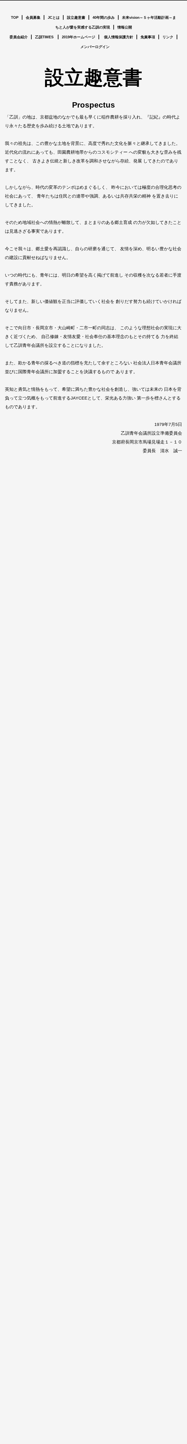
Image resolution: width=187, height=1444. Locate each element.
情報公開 (124, 27)
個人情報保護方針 (118, 37)
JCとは (54, 17)
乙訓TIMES (45, 37)
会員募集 (33, 17)
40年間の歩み (104, 17)
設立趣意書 (76, 17)
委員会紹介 (18, 37)
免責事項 (147, 37)
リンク (167, 37)
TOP (15, 17)
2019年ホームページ (78, 37)
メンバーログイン (95, 47)
